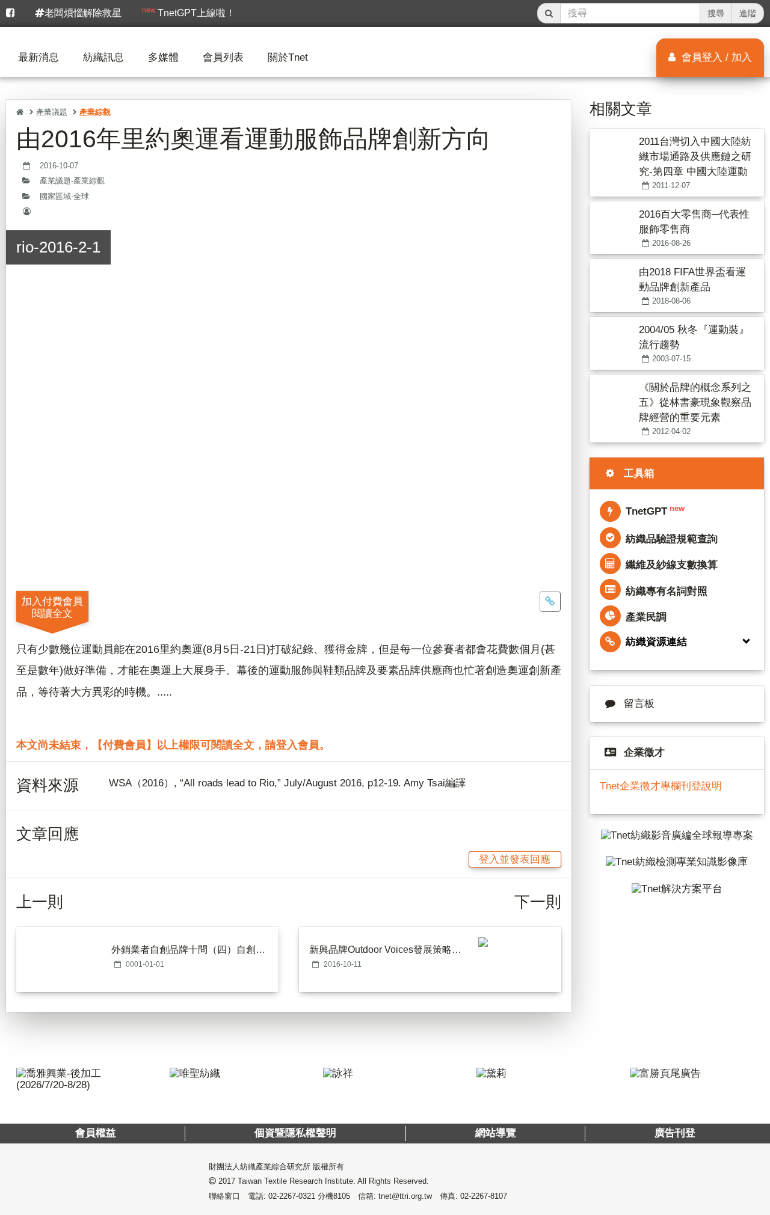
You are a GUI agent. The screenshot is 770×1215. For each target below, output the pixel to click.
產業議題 (51, 112)
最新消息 (38, 57)
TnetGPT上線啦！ (188, 12)
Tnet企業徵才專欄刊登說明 (661, 786)
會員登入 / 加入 (715, 57)
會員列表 (223, 57)
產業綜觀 (95, 112)
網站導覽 (495, 1133)
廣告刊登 (674, 1133)
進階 (747, 13)
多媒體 (163, 57)
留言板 (639, 703)
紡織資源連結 (656, 641)
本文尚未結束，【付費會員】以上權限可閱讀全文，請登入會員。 (173, 745)
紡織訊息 (103, 57)
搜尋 (715, 13)
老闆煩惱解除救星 (83, 13)
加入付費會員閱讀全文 (52, 607)
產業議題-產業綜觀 (72, 181)
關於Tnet (288, 57)
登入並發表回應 (514, 859)
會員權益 (95, 1133)
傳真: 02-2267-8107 (473, 1196)
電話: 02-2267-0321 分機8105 (299, 1196)
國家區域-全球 (64, 196)
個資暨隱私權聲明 (295, 1133)
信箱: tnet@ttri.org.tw (395, 1196)
